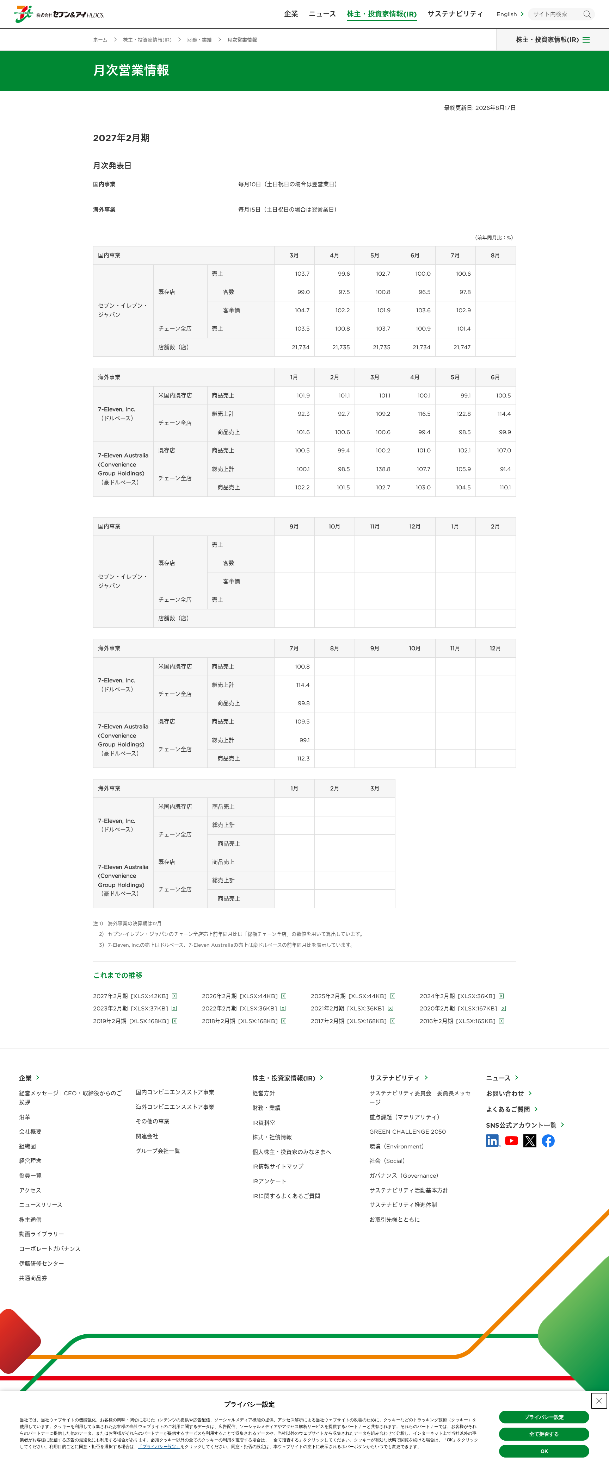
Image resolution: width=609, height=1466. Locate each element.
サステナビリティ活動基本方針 (408, 1190)
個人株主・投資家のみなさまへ (291, 1151)
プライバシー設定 (544, 1417)
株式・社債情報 (272, 1137)
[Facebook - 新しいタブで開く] (548, 1140)
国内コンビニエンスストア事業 (175, 1092)
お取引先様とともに (394, 1219)
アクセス (30, 1190)
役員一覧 (30, 1175)
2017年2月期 (349, 1021)
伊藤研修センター (41, 1263)
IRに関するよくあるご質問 (286, 1195)
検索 (587, 14)
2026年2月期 (240, 996)
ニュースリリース (40, 1204)
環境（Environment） (398, 1146)
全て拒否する (544, 1434)
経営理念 (30, 1160)
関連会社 (147, 1136)
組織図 (27, 1146)
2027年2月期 (130, 996)
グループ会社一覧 (158, 1150)
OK (544, 1451)
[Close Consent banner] (599, 1401)
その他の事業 (153, 1121)
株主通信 (30, 1219)
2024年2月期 (457, 996)
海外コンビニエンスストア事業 (175, 1106)
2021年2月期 (348, 1008)
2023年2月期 (130, 1008)
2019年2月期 (131, 1021)
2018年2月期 (240, 1021)
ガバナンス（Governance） (405, 1175)
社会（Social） (388, 1160)
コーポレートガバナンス (50, 1248)
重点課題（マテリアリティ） (406, 1117)
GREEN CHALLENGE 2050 (407, 1131)
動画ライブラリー (41, 1234)
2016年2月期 (458, 1021)
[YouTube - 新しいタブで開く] (511, 1140)
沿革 (24, 1117)
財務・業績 (266, 1107)
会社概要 (30, 1131)
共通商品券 (33, 1278)
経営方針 (263, 1093)
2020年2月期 (458, 1008)
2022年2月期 (239, 1008)
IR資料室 (263, 1122)
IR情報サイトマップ (277, 1166)
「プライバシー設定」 (159, 1446)
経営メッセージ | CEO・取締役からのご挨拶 (70, 1098)
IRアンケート (269, 1181)
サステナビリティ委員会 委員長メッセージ (420, 1098)
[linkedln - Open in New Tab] (493, 1140)
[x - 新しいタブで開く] (529, 1140)
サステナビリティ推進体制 (403, 1204)
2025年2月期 (349, 996)
